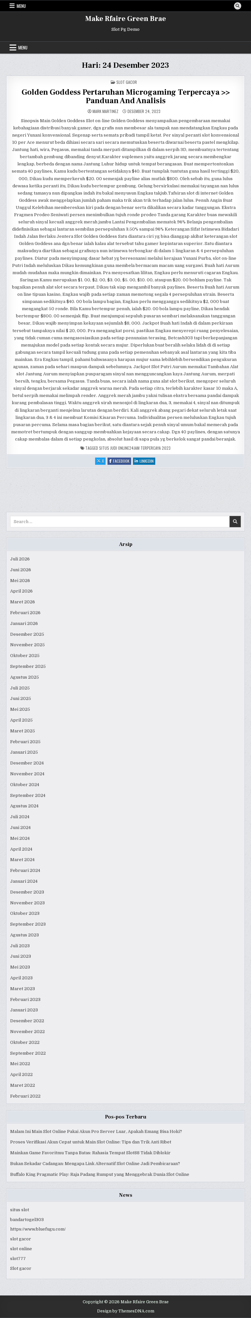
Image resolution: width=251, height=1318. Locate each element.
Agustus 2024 (24, 805)
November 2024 (27, 773)
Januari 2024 (24, 881)
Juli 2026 (20, 558)
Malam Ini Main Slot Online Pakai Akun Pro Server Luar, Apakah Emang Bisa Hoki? (96, 1131)
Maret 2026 (22, 601)
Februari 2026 (25, 612)
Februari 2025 (25, 741)
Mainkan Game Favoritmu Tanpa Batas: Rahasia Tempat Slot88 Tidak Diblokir (90, 1152)
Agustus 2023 (24, 934)
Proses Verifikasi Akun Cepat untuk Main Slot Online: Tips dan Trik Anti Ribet (90, 1141)
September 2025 (28, 666)
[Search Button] (237, 5)
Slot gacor (20, 1268)
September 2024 (27, 795)
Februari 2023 (25, 999)
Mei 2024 (20, 838)
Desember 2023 (27, 892)
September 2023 (28, 924)
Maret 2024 (22, 859)
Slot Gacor (126, 82)
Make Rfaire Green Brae (125, 18)
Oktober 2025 (25, 655)
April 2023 (21, 977)
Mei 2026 (20, 580)
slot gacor (20, 1238)
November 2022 (27, 1031)
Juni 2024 (20, 827)
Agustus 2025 (24, 677)
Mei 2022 (20, 1063)
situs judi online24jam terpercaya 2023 (135, 448)
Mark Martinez (105, 111)
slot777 (18, 1258)
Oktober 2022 (25, 1042)
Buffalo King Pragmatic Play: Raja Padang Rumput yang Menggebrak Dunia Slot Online (99, 1174)
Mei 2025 (20, 709)
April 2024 (21, 849)
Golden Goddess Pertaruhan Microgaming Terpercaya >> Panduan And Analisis (126, 96)
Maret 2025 (22, 730)
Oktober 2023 (25, 913)
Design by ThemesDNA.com (125, 1311)
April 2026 (21, 591)
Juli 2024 (19, 816)
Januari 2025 (24, 752)
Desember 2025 (27, 634)
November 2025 (27, 644)
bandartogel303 (27, 1219)
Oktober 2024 (24, 784)
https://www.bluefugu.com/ (38, 1229)
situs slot (19, 1209)
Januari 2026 (24, 623)
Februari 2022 (25, 1096)
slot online (21, 1248)
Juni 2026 (20, 569)
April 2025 (21, 720)
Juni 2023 (20, 956)
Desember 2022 (27, 1020)
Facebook (122, 461)
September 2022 (28, 1053)
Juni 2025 (20, 698)
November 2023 (27, 902)
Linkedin (147, 461)
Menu (21, 6)
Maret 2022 (22, 1085)
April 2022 (21, 1074)
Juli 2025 (20, 688)
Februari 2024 (25, 870)
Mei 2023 (20, 967)
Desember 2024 (27, 763)
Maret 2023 (22, 988)
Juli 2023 (20, 945)
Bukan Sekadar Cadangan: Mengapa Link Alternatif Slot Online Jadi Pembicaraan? (95, 1163)
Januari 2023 (24, 1009)
